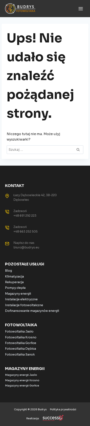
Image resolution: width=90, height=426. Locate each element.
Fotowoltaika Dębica (20, 349)
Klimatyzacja (14, 276)
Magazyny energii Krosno (22, 380)
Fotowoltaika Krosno (20, 337)
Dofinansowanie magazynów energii (32, 311)
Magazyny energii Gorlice (22, 385)
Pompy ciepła (15, 288)
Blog (8, 270)
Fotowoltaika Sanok (20, 354)
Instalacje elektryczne (21, 299)
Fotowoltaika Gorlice (20, 343)
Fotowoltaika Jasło (19, 331)
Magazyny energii (18, 294)
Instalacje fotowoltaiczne (24, 305)
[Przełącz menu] (80, 8)
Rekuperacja (14, 282)
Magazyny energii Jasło (21, 375)
